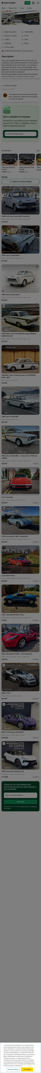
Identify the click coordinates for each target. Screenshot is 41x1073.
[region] (20, 1057)
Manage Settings (13, 1069)
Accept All (27, 1069)
